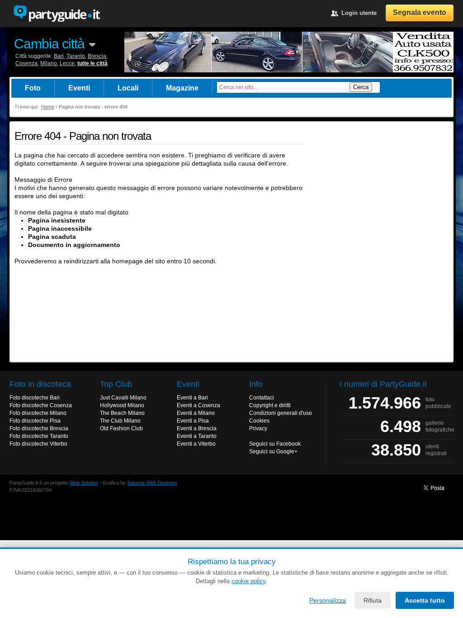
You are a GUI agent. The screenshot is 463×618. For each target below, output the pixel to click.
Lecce (67, 63)
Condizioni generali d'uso (280, 413)
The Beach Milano (122, 413)
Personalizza (327, 600)
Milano (48, 63)
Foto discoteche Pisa (35, 421)
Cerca (361, 87)
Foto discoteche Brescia (38, 428)
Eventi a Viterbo (196, 444)
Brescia (97, 56)
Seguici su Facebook (275, 444)
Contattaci (261, 398)
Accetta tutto (425, 600)
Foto (33, 88)
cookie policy (248, 581)
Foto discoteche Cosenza (40, 405)
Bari (59, 56)
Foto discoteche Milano (37, 413)
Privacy (258, 428)
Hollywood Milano (122, 405)
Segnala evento (419, 12)
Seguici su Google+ (273, 451)
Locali (128, 88)
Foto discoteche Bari (34, 398)
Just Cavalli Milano (123, 398)
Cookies (259, 421)
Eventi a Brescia (197, 428)
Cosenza (26, 63)
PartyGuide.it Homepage (56, 14)
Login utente (359, 13)
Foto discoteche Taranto (38, 436)
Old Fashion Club (121, 428)
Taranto (75, 56)
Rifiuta (373, 600)
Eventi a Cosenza (198, 405)
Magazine (182, 88)
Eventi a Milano (196, 413)
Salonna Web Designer (152, 482)
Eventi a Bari (192, 398)
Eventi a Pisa (193, 421)
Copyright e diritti (270, 405)
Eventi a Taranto (197, 436)
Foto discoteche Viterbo (38, 444)
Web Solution (84, 482)
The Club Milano (120, 421)
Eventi (79, 88)
